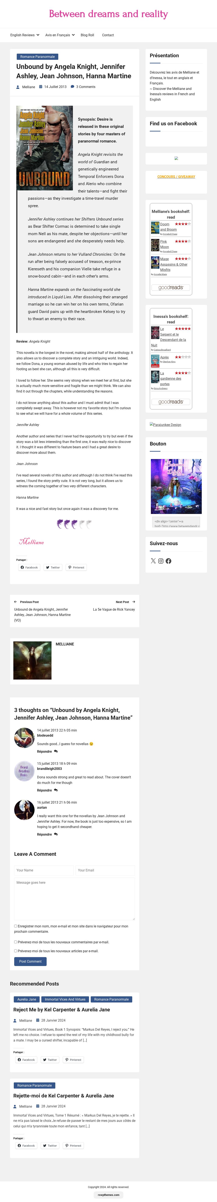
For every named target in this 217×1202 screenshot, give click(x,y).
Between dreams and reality (108, 14)
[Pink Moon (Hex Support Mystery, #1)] (155, 250)
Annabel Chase (170, 234)
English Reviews (22, 35)
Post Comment (30, 961)
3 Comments (85, 87)
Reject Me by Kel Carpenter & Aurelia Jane (61, 1010)
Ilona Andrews (160, 388)
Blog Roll (87, 35)
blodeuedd (45, 735)
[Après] (155, 367)
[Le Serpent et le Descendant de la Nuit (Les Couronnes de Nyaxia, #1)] (155, 338)
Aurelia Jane (26, 999)
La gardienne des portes (170, 378)
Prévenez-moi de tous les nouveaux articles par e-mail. (58, 951)
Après (164, 357)
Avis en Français (57, 35)
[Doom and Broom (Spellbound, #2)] (155, 233)
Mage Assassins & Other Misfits (173, 264)
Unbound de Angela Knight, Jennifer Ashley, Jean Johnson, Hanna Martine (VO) (42, 614)
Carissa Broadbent (162, 350)
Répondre (44, 752)
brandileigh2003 (49, 769)
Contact (108, 35)
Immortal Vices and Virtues (65, 999)
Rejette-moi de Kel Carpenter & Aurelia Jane (63, 1096)
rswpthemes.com (108, 1194)
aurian (42, 808)
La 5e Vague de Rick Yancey (114, 609)
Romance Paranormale (37, 57)
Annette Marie (160, 274)
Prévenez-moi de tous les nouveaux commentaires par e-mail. (63, 942)
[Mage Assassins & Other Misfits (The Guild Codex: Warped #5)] (155, 267)
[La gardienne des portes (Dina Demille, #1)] (155, 382)
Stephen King (169, 361)
